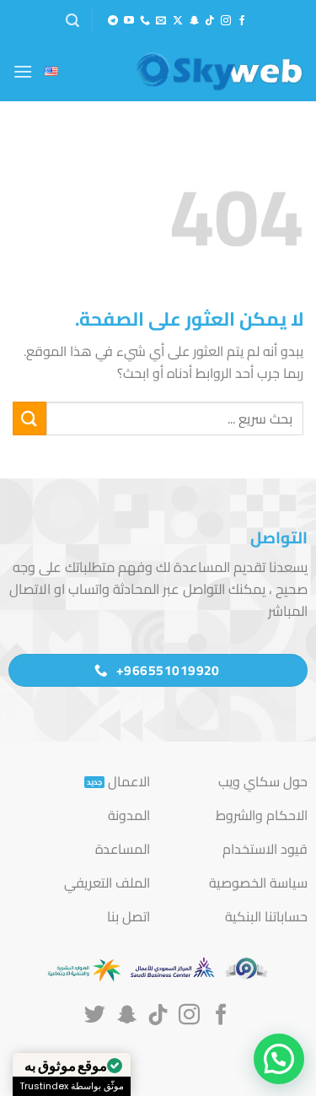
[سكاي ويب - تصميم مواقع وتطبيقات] (219, 71)
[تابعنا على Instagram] (226, 21)
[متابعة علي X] (178, 21)
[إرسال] (29, 418)
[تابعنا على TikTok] (210, 21)
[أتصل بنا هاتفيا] (145, 21)
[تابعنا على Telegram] (113, 21)
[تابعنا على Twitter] (94, 1016)
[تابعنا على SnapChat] (194, 21)
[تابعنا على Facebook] (242, 21)
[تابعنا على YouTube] (129, 21)
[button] (72, 20)
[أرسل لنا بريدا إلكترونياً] (161, 21)
